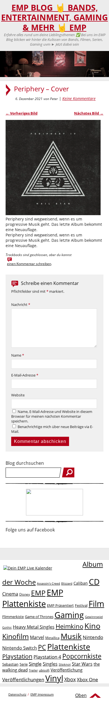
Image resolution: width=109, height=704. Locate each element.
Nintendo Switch (19, 648)
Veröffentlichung (66, 670)
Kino (92, 626)
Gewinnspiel (94, 617)
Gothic (7, 627)
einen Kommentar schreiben (29, 263)
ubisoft (44, 670)
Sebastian (10, 664)
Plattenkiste (68, 646)
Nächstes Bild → (88, 113)
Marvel (37, 637)
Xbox (70, 679)
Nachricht (20, 304)
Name (17, 355)
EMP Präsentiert (60, 605)
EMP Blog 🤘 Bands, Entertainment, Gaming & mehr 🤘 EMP (54, 17)
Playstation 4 (47, 657)
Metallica (52, 637)
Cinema (10, 594)
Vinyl (54, 678)
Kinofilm (15, 636)
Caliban (81, 583)
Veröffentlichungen (23, 679)
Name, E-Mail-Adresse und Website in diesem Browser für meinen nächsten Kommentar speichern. (51, 416)
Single (35, 664)
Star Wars (82, 664)
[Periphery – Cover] (53, 213)
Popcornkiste (81, 656)
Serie (24, 664)
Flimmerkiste (13, 616)
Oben (81, 695)
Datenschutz (17, 694)
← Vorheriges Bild (21, 113)
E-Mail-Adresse (24, 375)
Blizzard (66, 583)
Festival (81, 605)
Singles (50, 664)
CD (94, 581)
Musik (71, 636)
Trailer (33, 670)
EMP (38, 593)
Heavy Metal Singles (33, 627)
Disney (24, 594)
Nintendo (93, 637)
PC (42, 647)
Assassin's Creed (48, 583)
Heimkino (69, 626)
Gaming (69, 615)
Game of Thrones (39, 616)
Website (18, 395)
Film (96, 603)
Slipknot (65, 664)
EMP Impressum (42, 694)
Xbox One (87, 679)
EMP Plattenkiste (32, 598)
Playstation (17, 656)
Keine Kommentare (79, 98)
